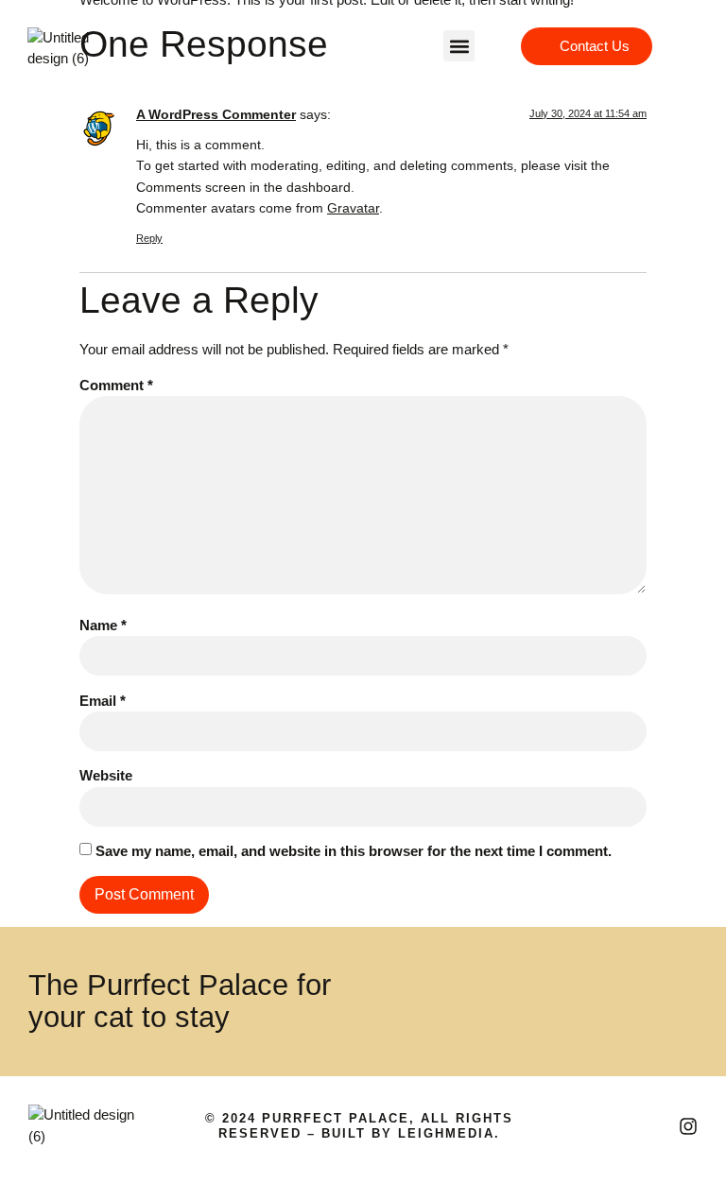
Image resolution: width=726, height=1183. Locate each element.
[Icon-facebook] (655, 1126)
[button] (459, 45)
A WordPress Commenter (216, 115)
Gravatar (353, 208)
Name (103, 625)
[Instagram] (688, 1126)
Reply (149, 238)
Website (105, 775)
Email (102, 701)
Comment (116, 385)
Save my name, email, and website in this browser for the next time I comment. (353, 851)
